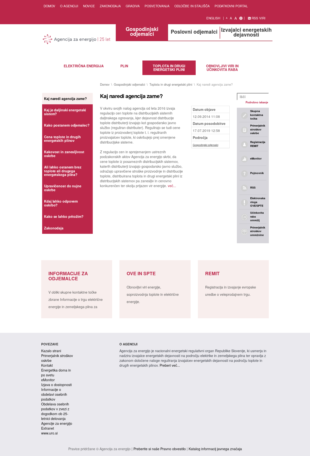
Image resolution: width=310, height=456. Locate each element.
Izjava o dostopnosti (56, 384)
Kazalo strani (51, 350)
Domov (49, 6)
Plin (124, 65)
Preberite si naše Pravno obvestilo (159, 448)
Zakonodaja (110, 6)
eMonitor (48, 379)
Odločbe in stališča (192, 6)
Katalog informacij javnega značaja (215, 448)
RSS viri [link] (258, 18)
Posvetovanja (157, 6)
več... (172, 185)
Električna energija (84, 65)
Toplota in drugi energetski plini (169, 67)
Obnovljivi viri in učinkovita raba (222, 67)
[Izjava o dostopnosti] (241, 18)
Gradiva (133, 6)
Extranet (47, 428)
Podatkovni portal (231, 6)
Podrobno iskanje (257, 102)
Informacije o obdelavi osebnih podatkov (54, 394)
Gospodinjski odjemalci (129, 84)
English (213, 18)
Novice (89, 6)
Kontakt (47, 365)
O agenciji (69, 6)
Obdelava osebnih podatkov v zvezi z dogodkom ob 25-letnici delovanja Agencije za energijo (56, 414)
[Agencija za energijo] (76, 40)
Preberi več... (170, 365)
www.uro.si (49, 433)
